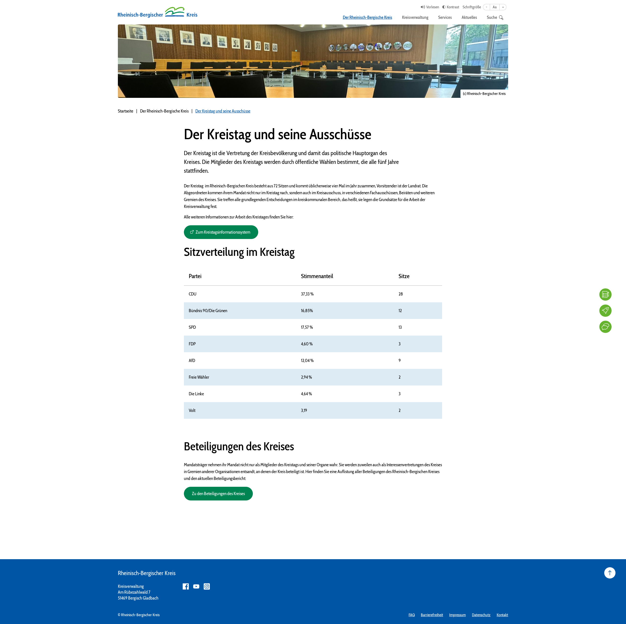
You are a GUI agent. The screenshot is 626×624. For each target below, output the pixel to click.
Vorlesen (432, 7)
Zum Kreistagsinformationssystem (223, 232)
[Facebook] (186, 586)
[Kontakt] (605, 326)
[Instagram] (207, 586)
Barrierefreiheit (432, 615)
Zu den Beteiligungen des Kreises (218, 493)
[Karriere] (605, 310)
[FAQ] (605, 294)
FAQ (412, 615)
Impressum (457, 615)
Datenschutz (481, 615)
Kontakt (502, 615)
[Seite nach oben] (610, 573)
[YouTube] (196, 586)
